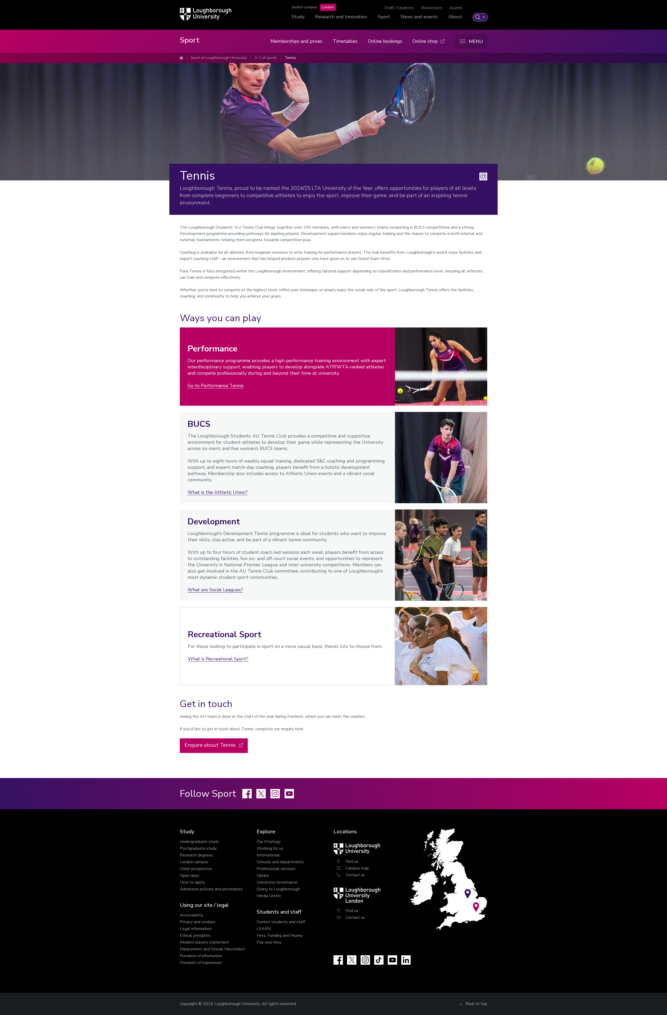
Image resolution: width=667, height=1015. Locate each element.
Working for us (270, 848)
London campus (194, 862)
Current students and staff (281, 922)
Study (298, 17)
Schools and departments (280, 862)
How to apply (192, 882)
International (268, 855)
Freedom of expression (201, 962)
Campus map (357, 868)
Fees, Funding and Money (280, 935)
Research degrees (196, 855)
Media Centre (269, 896)
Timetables (345, 41)
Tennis (290, 57)
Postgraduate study (198, 848)
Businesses (431, 8)
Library (263, 875)
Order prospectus (196, 869)
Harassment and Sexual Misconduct (212, 949)
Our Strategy (269, 841)
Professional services (276, 869)
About (455, 17)
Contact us (355, 875)
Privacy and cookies (197, 922)
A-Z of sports (266, 57)
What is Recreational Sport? (218, 659)
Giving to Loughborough (278, 889)
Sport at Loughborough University (219, 57)
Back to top (476, 1004)
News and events (419, 17)
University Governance (277, 882)
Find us (351, 861)
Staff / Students (399, 8)
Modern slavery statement (204, 942)
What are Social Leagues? (215, 590)
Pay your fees (269, 942)
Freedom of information (201, 956)
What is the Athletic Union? (218, 492)
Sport (384, 17)
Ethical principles (195, 935)
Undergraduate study (199, 841)
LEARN (264, 929)
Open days (189, 875)
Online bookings (385, 41)
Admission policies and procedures (211, 889)
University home (181, 57)
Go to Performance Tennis (216, 385)
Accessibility (191, 915)
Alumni (455, 8)
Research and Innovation (341, 17)
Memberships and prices (296, 41)
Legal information (196, 929)
